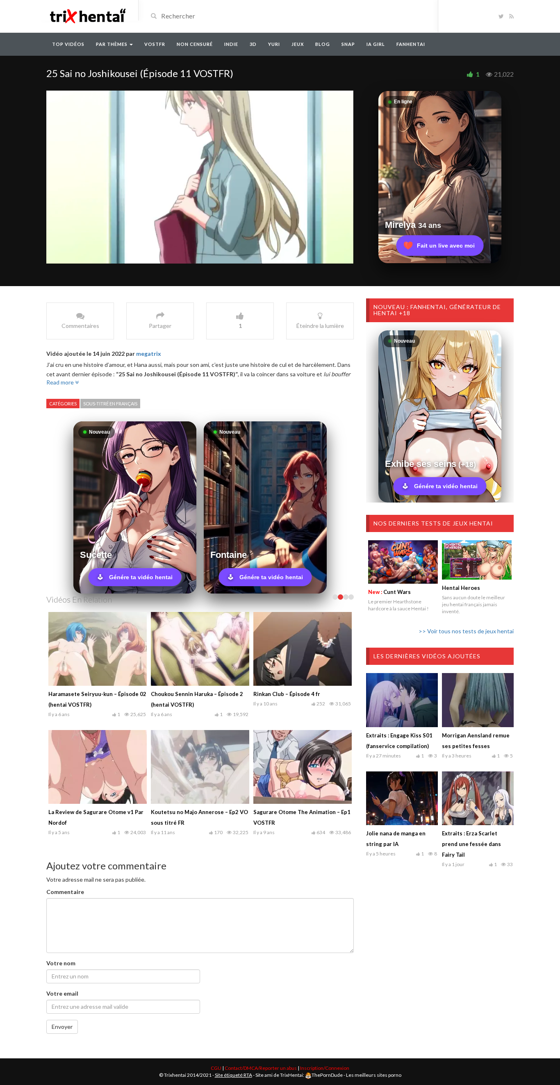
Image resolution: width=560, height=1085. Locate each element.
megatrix (148, 353)
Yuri (274, 44)
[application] (200, 177)
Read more (60, 382)
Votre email (62, 1004)
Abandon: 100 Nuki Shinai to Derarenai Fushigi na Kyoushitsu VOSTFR (90, 705)
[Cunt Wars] (403, 562)
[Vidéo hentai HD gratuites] (87, 15)
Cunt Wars (389, 592)
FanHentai (410, 44)
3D (253, 44)
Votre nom (60, 973)
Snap (348, 44)
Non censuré (195, 44)
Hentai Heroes (461, 588)
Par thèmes (112, 44)
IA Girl (376, 44)
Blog (322, 44)
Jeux (297, 44)
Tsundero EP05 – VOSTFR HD (188, 822)
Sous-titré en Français (110, 403)
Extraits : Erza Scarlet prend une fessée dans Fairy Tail (471, 844)
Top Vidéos (68, 44)
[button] (200, 176)
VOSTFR (154, 44)
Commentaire (65, 902)
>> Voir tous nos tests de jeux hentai (466, 631)
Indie (231, 44)
